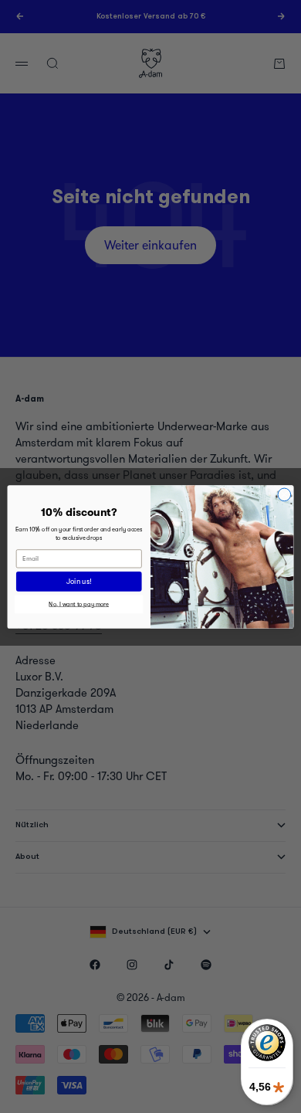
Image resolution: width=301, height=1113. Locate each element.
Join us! (79, 581)
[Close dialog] (284, 494)
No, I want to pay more (79, 603)
